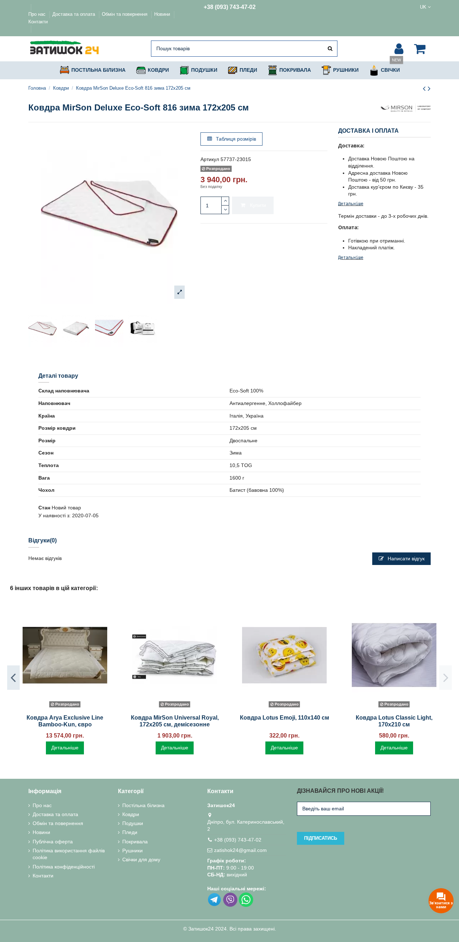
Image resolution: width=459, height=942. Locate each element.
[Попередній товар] (425, 88)
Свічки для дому (141, 859)
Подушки (132, 823)
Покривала (135, 841)
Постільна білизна (143, 805)
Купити (258, 205)
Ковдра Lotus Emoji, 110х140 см (284, 718)
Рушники (132, 850)
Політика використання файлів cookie (69, 854)
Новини (162, 14)
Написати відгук (405, 558)
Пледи (129, 832)
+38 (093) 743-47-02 (230, 7)
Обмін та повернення (125, 14)
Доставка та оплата (74, 14)
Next (445, 677)
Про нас (37, 14)
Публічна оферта (53, 841)
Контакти (38, 21)
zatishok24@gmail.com (240, 850)
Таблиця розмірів (235, 139)
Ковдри (130, 814)
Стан (44, 507)
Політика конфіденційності (64, 867)
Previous (13, 677)
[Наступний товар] (429, 88)
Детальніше (350, 203)
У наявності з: (54, 515)
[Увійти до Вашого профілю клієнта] (399, 48)
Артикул (209, 159)
